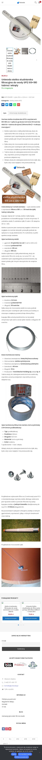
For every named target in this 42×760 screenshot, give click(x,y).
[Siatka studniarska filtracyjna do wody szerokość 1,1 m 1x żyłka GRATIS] (11, 611)
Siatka (12, 101)
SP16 (25, 739)
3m (10, 739)
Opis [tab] (4, 113)
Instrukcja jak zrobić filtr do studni (13, 716)
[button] (39, 2)
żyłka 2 (5, 744)
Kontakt (4, 704)
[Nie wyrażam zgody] (40, 752)
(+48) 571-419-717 (10, 682)
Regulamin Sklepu (8, 702)
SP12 (17, 739)
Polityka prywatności (9, 699)
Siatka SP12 (18, 101)
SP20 (33, 739)
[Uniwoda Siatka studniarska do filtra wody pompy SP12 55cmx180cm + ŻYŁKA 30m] (31, 611)
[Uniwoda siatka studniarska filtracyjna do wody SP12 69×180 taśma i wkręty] (2, 104)
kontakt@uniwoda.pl (11, 686)
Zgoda (14, 754)
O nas (4, 707)
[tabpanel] (11, 612)
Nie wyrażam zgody (25, 754)
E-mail (4, 641)
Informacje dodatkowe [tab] (18, 113)
